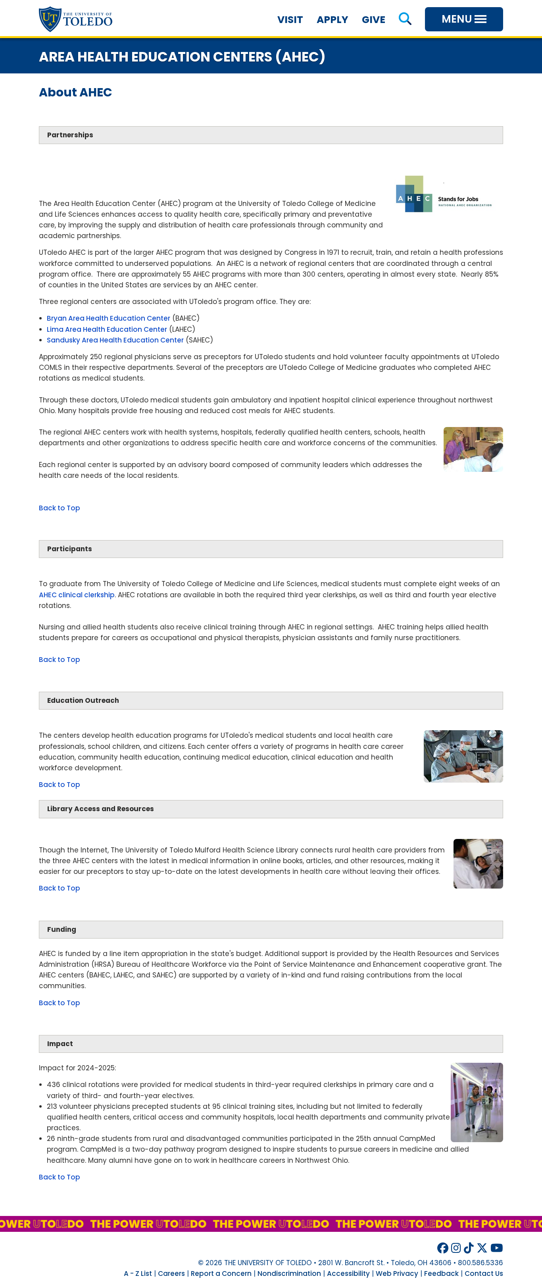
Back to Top (59, 508)
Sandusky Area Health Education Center (115, 340)
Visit (290, 20)
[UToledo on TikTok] (469, 1248)
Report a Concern (221, 1273)
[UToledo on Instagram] (456, 1248)
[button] (405, 20)
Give (373, 20)
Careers (171, 1273)
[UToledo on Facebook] (442, 1248)
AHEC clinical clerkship (77, 595)
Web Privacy (397, 1273)
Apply (332, 20)
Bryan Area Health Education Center (108, 318)
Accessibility (348, 1273)
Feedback (441, 1273)
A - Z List (138, 1273)
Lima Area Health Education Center (107, 329)
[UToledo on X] (482, 1248)
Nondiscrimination (289, 1273)
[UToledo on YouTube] (496, 1248)
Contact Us (484, 1273)
